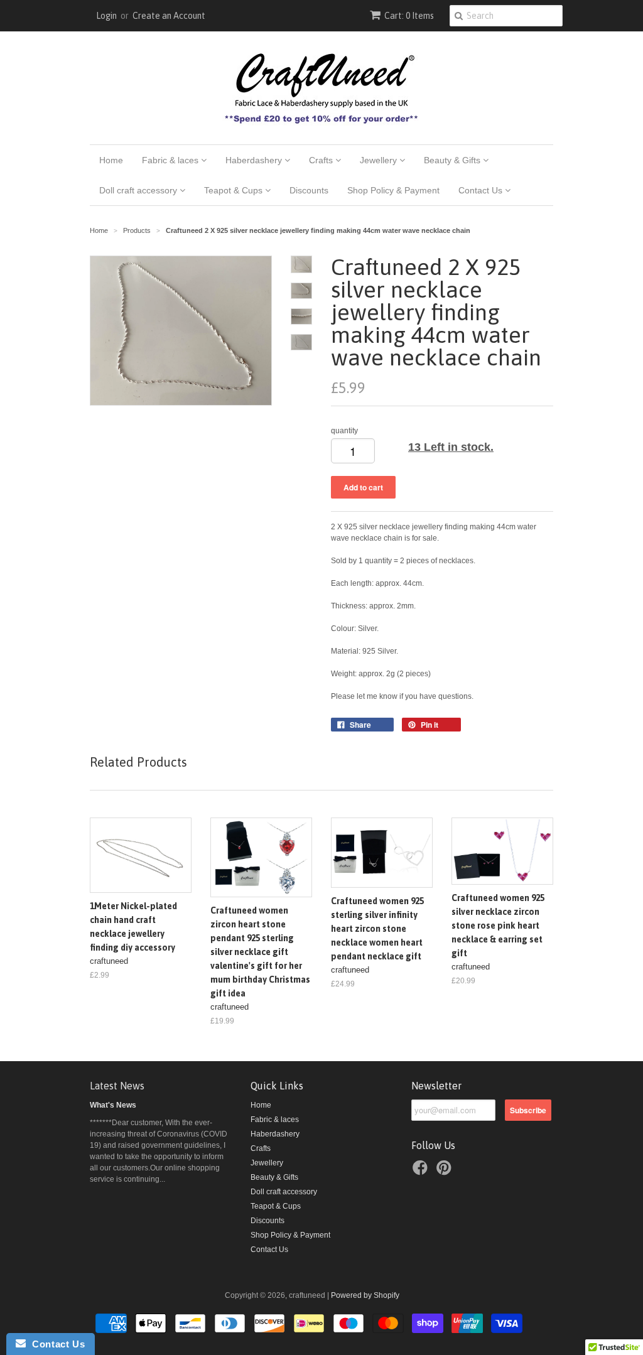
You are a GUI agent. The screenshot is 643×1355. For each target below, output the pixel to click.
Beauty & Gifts (453, 160)
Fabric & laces (171, 160)
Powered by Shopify (365, 1295)
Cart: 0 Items (409, 16)
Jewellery (379, 160)
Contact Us (481, 190)
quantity (344, 430)
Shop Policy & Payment (393, 190)
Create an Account (168, 16)
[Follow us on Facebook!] (422, 1171)
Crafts (322, 160)
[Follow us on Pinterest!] (445, 1171)
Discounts (308, 190)
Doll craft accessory (139, 190)
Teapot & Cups (234, 190)
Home (111, 160)
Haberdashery (254, 160)
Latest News (117, 1085)
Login (106, 16)
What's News (113, 1105)
